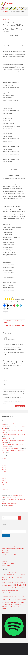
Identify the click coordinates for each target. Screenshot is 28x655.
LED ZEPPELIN (5, 480)
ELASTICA (4, 478)
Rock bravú (4, 559)
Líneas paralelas (5, 552)
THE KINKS (8, 602)
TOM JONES (16, 606)
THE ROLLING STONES (17, 602)
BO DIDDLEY (4, 476)
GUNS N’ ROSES (16, 582)
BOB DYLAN (12, 573)
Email (4, 528)
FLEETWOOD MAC (16, 580)
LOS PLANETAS (5, 482)
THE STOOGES (16, 604)
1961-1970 (4, 461)
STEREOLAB (4, 487)
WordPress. (18, 651)
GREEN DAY (10, 582)
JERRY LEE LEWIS (22, 582)
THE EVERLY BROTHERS (19, 599)
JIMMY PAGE (11, 585)
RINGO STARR (13, 593)
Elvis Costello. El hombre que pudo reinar (10, 546)
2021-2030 (4, 474)
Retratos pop (5, 557)
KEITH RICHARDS (4, 587)
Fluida (14, 651)
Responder (22, 356)
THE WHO (10, 606)
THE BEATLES (5, 489)
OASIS (3, 484)
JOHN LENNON (20, 585)
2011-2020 (4, 471)
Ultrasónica (4, 561)
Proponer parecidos (12, 503)
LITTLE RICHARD (19, 587)
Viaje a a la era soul (6, 565)
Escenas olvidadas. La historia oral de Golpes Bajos (13, 548)
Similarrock (4, 503)
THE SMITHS (11, 604)
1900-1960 (4, 458)
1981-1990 (7, 11)
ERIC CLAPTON (10, 580)
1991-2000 (4, 467)
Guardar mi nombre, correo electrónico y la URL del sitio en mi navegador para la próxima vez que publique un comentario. (14, 393)
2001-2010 (4, 469)
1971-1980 (4, 463)
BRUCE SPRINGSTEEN (9, 575)
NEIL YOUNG (8, 590)
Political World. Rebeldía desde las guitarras (11, 554)
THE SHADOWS (5, 604)
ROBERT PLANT (19, 593)
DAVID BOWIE (10, 577)
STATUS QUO (4, 596)
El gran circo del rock (6, 544)
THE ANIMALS (10, 596)
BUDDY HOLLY (18, 575)
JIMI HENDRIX (5, 585)
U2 (20, 606)
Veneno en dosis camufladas (8, 563)
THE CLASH (12, 599)
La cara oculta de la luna (7, 550)
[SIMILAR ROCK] (3, 3)
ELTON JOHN (17, 577)
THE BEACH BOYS (17, 596)
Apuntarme (6, 535)
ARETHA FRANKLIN (5, 572)
